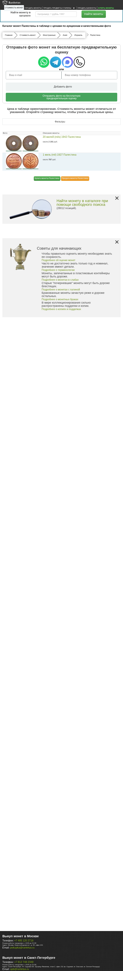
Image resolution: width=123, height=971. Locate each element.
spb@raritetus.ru (19, 969)
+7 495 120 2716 (23, 940)
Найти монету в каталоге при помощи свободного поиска (82, 203)
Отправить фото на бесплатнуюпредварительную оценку (61, 97)
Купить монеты (106, 8)
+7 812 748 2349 (23, 962)
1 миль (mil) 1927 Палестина (59, 154)
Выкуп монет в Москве (20, 936)
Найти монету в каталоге (21, 14)
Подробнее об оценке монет (58, 260)
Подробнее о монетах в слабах (60, 279)
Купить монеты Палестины (47, 178)
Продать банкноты (87, 8)
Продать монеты (33, 8)
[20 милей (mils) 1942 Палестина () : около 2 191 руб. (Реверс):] (30, 143)
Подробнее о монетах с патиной (61, 289)
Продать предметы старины (57, 8)
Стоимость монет (14, 8)
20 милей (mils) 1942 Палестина (62, 137)
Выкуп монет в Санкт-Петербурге (28, 957)
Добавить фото (62, 86)
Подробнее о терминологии (58, 270)
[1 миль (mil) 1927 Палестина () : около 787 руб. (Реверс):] (30, 161)
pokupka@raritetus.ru (22, 947)
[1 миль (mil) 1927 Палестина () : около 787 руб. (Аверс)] (14, 161)
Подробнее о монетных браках (60, 299)
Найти (93, 14)
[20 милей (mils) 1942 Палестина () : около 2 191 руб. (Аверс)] (14, 143)
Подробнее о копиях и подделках (61, 309)
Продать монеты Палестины (75, 178)
